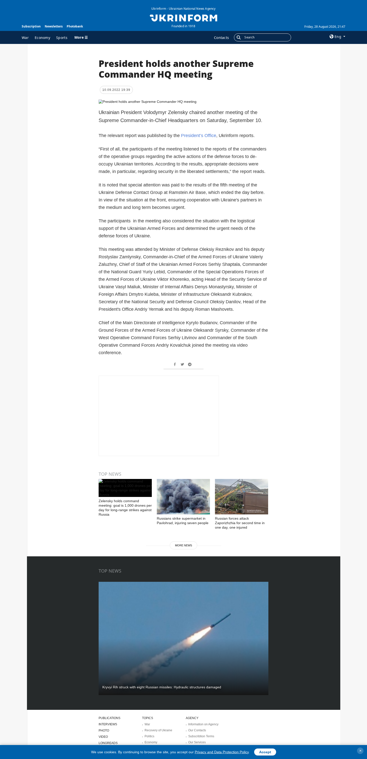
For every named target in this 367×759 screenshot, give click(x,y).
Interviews (108, 724)
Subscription (31, 26)
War (25, 37)
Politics (149, 736)
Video (103, 737)
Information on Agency (203, 724)
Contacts (221, 37)
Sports (61, 37)
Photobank (75, 26)
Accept (265, 752)
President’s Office (198, 135)
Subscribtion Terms (201, 736)
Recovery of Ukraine (158, 730)
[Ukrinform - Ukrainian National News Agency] (183, 17)
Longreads (108, 743)
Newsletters (54, 26)
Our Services (197, 742)
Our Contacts (197, 730)
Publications (109, 718)
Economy (42, 37)
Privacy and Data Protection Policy (222, 752)
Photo (104, 730)
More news (183, 545)
